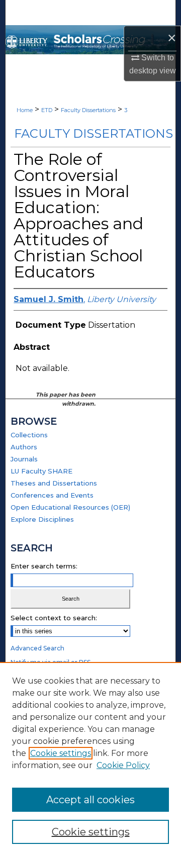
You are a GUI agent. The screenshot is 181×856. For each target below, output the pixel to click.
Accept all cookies (90, 800)
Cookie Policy (123, 765)
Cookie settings (60, 753)
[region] (90, 759)
